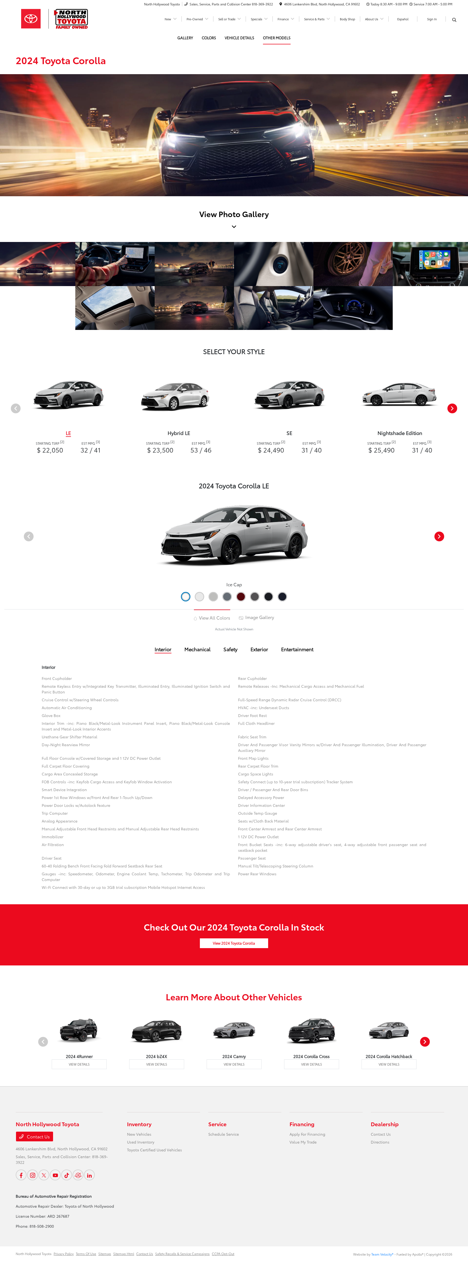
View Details (79, 1064)
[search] (454, 20)
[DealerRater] (78, 1175)
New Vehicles (139, 1134)
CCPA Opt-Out (223, 1253)
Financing (302, 1124)
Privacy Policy (64, 1253)
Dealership (385, 1124)
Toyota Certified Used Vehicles (154, 1149)
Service (217, 1124)
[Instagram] (32, 1175)
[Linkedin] (89, 1175)
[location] (281, 4)
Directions (380, 1142)
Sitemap (104, 1253)
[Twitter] (43, 1175)
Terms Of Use (86, 1253)
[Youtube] (55, 1175)
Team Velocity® (382, 1254)
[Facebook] (21, 1175)
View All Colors (214, 617)
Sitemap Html (123, 1253)
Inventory (139, 1124)
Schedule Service (223, 1134)
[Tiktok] (66, 1175)
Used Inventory (140, 1142)
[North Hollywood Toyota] (62, 18)
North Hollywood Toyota (33, 1253)
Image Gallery (259, 617)
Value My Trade (303, 1142)
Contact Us (38, 1136)
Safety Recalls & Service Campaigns (182, 1253)
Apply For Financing (307, 1134)
